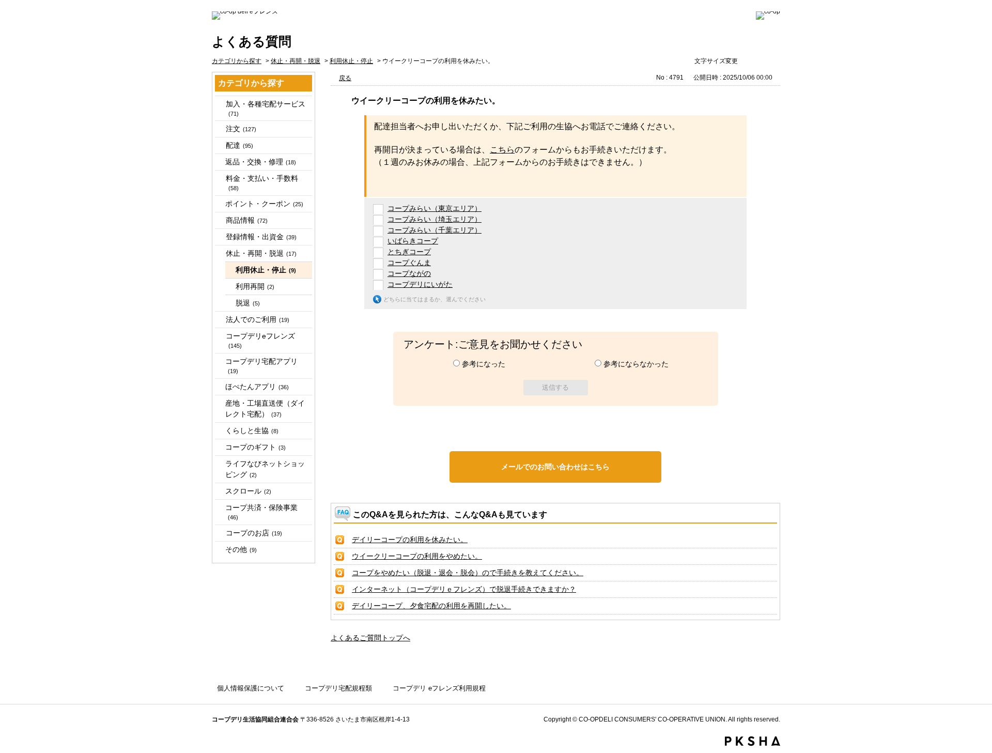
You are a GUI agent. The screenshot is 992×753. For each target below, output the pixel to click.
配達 (239, 145)
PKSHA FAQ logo (752, 741)
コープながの (409, 273)
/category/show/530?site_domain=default (219, 533)
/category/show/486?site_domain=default (219, 145)
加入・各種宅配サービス (265, 108)
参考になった (483, 364)
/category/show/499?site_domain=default (219, 220)
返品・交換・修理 (260, 162)
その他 (241, 549)
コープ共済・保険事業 (261, 511)
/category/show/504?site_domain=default (219, 237)
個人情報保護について (250, 688)
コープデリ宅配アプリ (261, 365)
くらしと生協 (251, 430)
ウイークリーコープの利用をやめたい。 (417, 556)
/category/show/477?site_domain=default (219, 104)
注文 (241, 129)
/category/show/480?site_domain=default (219, 129)
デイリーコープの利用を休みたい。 (410, 539)
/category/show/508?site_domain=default (219, 253)
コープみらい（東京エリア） (435, 208)
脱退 (248, 303)
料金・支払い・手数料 (262, 182)
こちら (502, 149)
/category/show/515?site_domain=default (219, 336)
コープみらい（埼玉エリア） (435, 219)
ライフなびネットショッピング (265, 469)
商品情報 (247, 220)
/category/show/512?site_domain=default (219, 319)
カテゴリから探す (236, 61)
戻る (345, 78)
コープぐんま (409, 262)
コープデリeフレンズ (260, 340)
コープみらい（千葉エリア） (435, 230)
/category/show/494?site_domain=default (219, 178)
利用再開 (255, 286)
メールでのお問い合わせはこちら (555, 467)
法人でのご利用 (257, 319)
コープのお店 (254, 533)
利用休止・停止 (351, 61)
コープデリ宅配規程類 (338, 688)
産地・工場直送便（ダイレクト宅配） (265, 408)
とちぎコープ (409, 252)
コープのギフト (255, 447)
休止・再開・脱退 (295, 61)
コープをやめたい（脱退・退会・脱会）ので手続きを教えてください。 (467, 572)
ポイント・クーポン (264, 203)
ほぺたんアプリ (257, 386)
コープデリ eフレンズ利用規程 (439, 688)
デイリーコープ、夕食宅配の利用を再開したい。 (431, 606)
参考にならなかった (636, 364)
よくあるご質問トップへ (370, 638)
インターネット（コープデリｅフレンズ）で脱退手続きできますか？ (464, 589)
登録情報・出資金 (261, 237)
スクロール (248, 491)
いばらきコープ (413, 241)
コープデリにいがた (420, 284)
